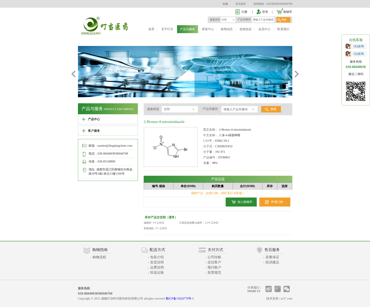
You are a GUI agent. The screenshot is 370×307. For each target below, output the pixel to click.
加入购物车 (244, 202)
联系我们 (283, 29)
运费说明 (157, 267)
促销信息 (246, 29)
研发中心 (208, 29)
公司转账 (214, 257)
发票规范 (214, 272)
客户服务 (94, 130)
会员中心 (264, 29)
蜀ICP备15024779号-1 (180, 298)
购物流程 (99, 257)
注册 (244, 11)
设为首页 (241, 3)
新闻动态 (227, 29)
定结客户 (214, 262)
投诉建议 (272, 262)
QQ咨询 (359, 46)
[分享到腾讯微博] (278, 289)
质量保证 (272, 257)
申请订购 (277, 202)
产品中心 (94, 119)
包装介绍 (157, 257)
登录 (265, 11)
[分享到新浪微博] (269, 289)
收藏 (225, 3)
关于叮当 (167, 29)
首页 (151, 29)
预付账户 (214, 267)
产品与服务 (187, 29)
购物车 (287, 11)
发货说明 (157, 262)
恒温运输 (157, 272)
